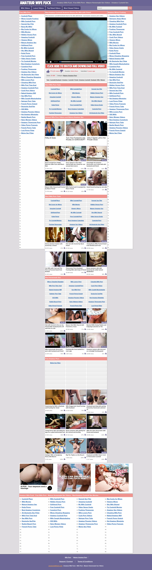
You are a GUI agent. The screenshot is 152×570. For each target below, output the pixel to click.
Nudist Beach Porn (28, 117)
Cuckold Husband (55, 80)
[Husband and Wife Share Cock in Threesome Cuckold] (97, 453)
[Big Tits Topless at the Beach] (76, 453)
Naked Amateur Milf (28, 93)
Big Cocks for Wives (29, 29)
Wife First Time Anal (28, 85)
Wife (98, 80)
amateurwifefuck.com (55, 566)
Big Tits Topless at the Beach (75, 455)
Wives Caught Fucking (30, 19)
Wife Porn (68, 557)
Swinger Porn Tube (28, 101)
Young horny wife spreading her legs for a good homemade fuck (55, 431)
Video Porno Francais (29, 125)
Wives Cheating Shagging (31, 77)
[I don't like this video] (62, 71)
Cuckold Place (26, 16)
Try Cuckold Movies (28, 61)
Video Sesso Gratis (28, 58)
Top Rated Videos (54, 8)
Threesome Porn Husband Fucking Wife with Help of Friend (76, 269)
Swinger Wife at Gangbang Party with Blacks (53, 455)
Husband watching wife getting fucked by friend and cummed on (96, 407)
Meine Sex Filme (27, 133)
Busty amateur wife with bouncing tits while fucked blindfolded (95, 269)
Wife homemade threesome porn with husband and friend (54, 350)
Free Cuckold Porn (28, 56)
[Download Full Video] (76, 68)
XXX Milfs (24, 109)
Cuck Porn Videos (28, 90)
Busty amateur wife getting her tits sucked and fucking (75, 431)
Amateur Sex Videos (28, 72)
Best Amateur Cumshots (30, 64)
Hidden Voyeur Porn (28, 34)
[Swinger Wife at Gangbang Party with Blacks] (55, 453)
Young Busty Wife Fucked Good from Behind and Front (96, 244)
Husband (93, 80)
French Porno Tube (28, 128)
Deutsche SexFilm (28, 106)
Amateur (65, 80)
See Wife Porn (26, 96)
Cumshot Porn (26, 66)
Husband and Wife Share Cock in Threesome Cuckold (96, 455)
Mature (102, 80)
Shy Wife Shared (27, 50)
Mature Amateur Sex (28, 42)
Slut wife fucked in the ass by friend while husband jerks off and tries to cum (54, 326)
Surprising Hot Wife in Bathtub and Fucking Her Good (54, 407)
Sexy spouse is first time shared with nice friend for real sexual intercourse (75, 164)
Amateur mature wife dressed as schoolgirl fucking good (96, 350)
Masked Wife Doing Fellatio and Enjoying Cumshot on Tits (96, 325)
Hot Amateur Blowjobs (29, 114)
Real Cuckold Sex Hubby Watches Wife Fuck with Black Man (54, 164)
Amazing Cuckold (28, 37)
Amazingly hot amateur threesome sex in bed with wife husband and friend (96, 164)
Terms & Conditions (85, 561)
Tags (48, 80)
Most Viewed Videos (71, 8)
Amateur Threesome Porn (31, 122)
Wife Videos (25, 8)
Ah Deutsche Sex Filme (30, 74)
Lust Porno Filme (27, 130)
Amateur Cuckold (84, 80)
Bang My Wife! (26, 27)
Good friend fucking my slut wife (97, 187)
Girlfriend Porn (26, 45)
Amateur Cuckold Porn (29, 88)
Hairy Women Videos (29, 120)
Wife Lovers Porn (27, 80)
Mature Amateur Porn (70, 75)
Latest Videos (38, 8)
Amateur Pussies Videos (30, 112)
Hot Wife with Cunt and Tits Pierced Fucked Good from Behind (53, 269)
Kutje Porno (25, 53)
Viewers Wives (26, 40)
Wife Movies (25, 32)
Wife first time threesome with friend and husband (96, 431)
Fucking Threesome (28, 69)
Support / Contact (66, 561)
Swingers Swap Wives (117, 19)
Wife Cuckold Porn (28, 21)
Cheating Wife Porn (28, 82)
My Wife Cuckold (27, 48)
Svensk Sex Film (27, 24)
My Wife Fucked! (115, 27)
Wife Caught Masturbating (31, 98)
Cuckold (71, 80)
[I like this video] (48, 71)
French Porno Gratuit (29, 104)
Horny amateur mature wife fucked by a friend (54, 244)
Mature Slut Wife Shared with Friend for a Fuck (75, 325)
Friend (76, 80)
